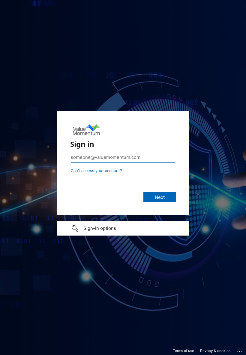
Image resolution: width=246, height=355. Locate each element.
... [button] (240, 350)
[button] (123, 228)
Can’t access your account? (96, 170)
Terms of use (183, 350)
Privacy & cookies (215, 350)
